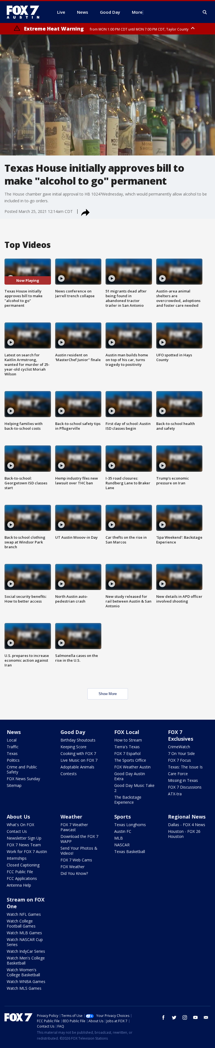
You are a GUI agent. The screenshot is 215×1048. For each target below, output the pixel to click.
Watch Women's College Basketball (23, 972)
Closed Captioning (23, 865)
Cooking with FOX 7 (78, 753)
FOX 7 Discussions (185, 787)
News (14, 732)
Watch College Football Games (21, 923)
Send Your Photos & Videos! (78, 850)
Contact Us (17, 831)
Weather (71, 816)
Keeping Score (73, 746)
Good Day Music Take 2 (134, 788)
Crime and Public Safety (22, 769)
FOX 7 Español (127, 753)
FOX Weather (72, 866)
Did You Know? (74, 873)
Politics (13, 760)
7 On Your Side (181, 753)
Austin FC (122, 831)
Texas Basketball (129, 851)
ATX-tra (175, 793)
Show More (108, 694)
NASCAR (122, 844)
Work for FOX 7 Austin (27, 851)
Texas (12, 753)
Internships (17, 858)
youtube (195, 1017)
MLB (118, 838)
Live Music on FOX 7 (78, 760)
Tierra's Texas (127, 746)
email (206, 1017)
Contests (68, 773)
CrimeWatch (179, 746)
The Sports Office (130, 760)
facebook (163, 1017)
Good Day (72, 732)
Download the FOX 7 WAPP (79, 839)
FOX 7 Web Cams (76, 860)
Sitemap (14, 785)
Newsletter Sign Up (24, 838)
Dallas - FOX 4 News (186, 824)
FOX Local (126, 732)
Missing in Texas (183, 780)
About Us (18, 816)
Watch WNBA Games (26, 981)
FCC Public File (20, 871)
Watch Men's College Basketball (26, 960)
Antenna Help (19, 885)
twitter (174, 1017)
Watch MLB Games (24, 932)
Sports (122, 816)
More (137, 12)
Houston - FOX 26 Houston (184, 834)
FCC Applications (22, 878)
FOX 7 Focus (179, 760)
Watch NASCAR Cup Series (25, 942)
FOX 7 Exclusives (180, 735)
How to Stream (128, 740)
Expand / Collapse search (205, 12)
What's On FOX (20, 824)
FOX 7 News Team (24, 844)
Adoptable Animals (77, 767)
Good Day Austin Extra (129, 776)
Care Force (178, 773)
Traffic (12, 746)
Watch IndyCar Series (26, 951)
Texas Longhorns (130, 824)
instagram (184, 1017)
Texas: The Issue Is (185, 767)
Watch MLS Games (24, 988)
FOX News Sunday (23, 778)
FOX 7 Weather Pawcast (74, 827)
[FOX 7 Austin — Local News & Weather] (25, 12)
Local (12, 740)
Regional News (186, 816)
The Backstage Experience (127, 799)
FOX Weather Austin (132, 767)
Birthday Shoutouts (77, 740)
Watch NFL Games (24, 914)
